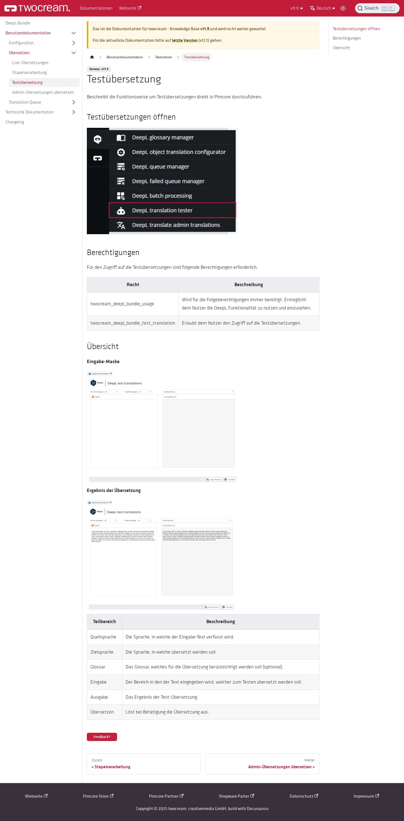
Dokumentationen (96, 8)
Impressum (364, 796)
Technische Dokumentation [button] (29, 112)
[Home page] (92, 57)
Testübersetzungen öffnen (356, 29)
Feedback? (101, 736)
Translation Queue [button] (25, 102)
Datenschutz (301, 796)
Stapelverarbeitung (29, 72)
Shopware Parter (234, 796)
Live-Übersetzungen (30, 62)
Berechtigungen (347, 38)
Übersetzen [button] (19, 53)
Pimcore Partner (163, 796)
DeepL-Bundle (17, 23)
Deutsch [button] (324, 8)
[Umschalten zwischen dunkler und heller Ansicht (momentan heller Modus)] (343, 8)
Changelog (14, 122)
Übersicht (341, 48)
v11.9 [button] (294, 8)
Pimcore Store (96, 796)
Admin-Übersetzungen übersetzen (43, 92)
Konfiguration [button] (21, 43)
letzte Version (185, 40)
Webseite (127, 8)
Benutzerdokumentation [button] (28, 33)
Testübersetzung (27, 82)
